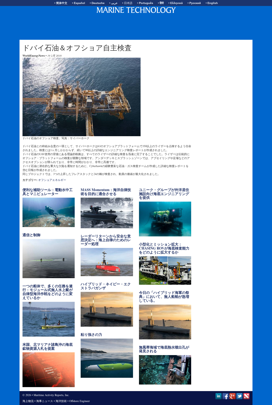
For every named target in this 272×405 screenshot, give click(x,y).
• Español (78, 3)
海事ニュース (44, 401)
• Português (145, 3)
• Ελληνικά (175, 3)
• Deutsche (97, 3)
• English (212, 3)
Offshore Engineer (79, 401)
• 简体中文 (60, 3)
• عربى (113, 3)
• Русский (194, 3)
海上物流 (28, 401)
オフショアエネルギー (52, 180)
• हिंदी (161, 3)
